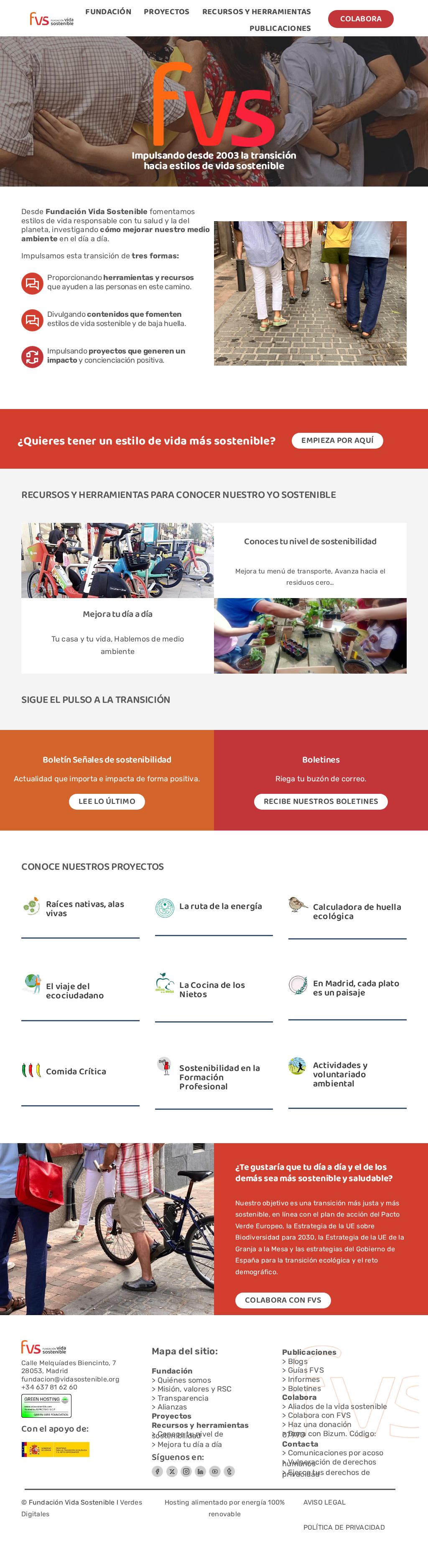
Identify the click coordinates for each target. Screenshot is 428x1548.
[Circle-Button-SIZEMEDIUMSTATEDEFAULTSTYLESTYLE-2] (157, 1469)
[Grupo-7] (186, 1469)
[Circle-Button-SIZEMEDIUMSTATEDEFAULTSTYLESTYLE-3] (215, 1469)
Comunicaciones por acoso (336, 1452)
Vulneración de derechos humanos (329, 1462)
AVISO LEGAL (324, 1502)
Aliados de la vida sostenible (337, 1406)
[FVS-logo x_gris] (172, 1468)
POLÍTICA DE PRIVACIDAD (344, 1527)
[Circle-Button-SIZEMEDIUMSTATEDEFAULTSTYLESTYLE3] (200, 1469)
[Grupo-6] (229, 1469)
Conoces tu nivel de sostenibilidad (310, 542)
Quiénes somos (184, 1380)
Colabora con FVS (319, 1415)
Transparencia (183, 1398)
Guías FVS (306, 1370)
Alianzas (172, 1407)
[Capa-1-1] (52, 15)
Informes (304, 1379)
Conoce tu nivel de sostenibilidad (187, 1434)
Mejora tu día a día (118, 615)
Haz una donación (320, 1424)
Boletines (304, 1388)
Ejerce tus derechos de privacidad (326, 1473)
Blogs (298, 1361)
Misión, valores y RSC (195, 1389)
